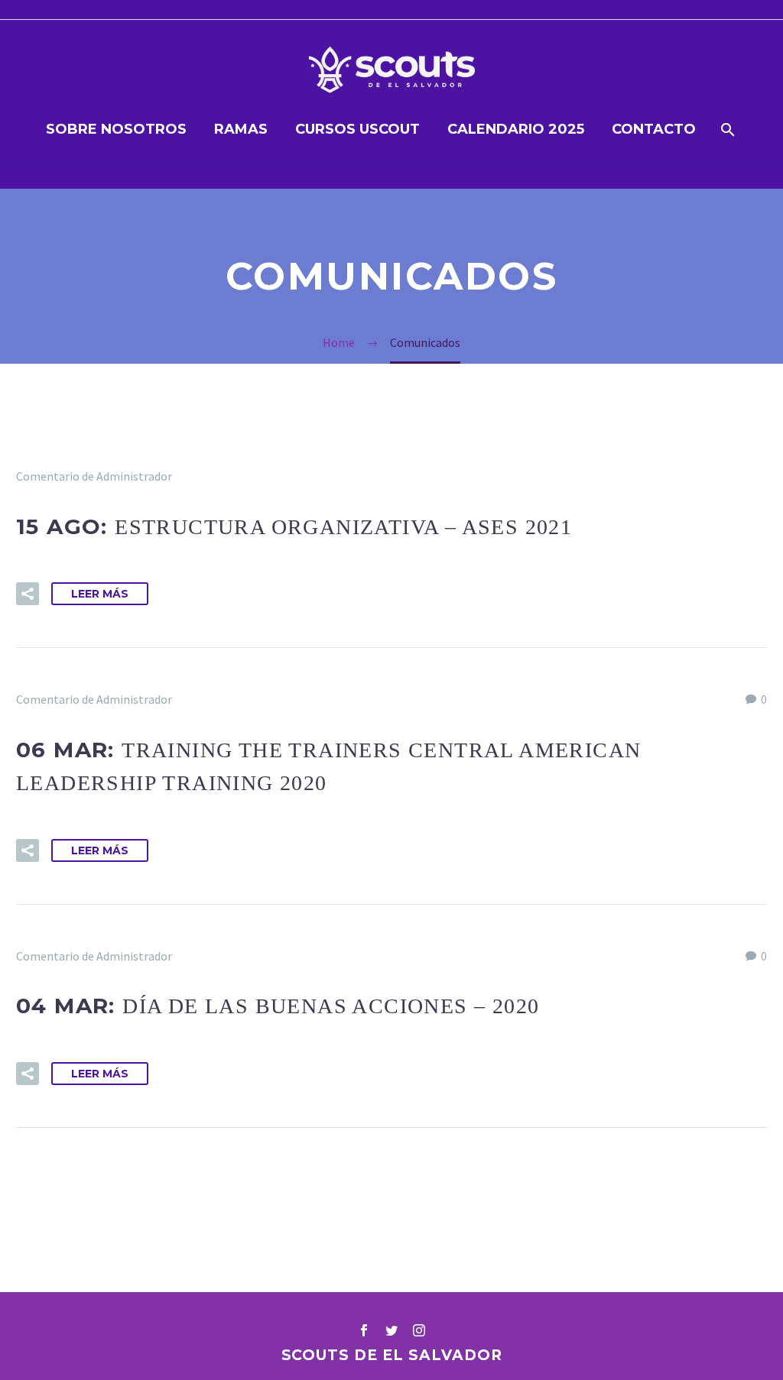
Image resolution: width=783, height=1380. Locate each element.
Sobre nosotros (116, 129)
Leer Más (99, 594)
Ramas (241, 129)
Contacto (654, 129)
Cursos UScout (357, 129)
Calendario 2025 (515, 129)
